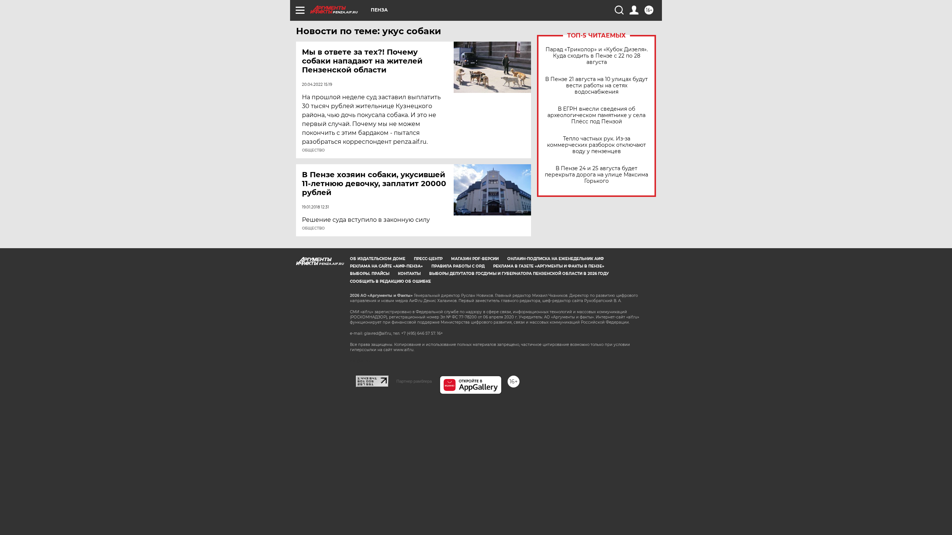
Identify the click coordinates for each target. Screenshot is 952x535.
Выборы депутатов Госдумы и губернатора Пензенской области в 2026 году (519, 273)
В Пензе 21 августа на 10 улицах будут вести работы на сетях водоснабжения (596, 85)
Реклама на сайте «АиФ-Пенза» (386, 266)
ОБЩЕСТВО (313, 150)
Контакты (409, 273)
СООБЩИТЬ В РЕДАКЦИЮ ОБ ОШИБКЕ (390, 281)
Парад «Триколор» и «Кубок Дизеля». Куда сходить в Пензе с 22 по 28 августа (597, 55)
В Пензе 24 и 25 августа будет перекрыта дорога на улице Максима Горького (596, 174)
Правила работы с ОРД (458, 266)
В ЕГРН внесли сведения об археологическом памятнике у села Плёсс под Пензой (596, 115)
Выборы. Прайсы (369, 273)
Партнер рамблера (414, 381)
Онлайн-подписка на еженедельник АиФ (555, 258)
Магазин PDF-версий (475, 258)
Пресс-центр (428, 258)
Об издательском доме (377, 258)
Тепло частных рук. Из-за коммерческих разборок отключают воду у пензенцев (596, 145)
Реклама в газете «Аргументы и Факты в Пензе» (548, 266)
